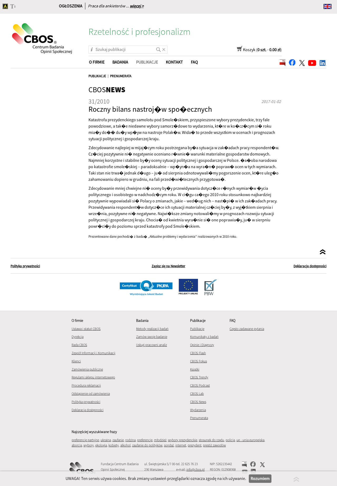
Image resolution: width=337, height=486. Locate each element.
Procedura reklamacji (86, 385)
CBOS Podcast (200, 385)
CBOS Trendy (199, 377)
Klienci (76, 361)
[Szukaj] (157, 48)
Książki (194, 369)
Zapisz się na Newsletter (168, 266)
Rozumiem (260, 478)
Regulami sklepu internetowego (93, 377)
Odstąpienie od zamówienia (91, 393)
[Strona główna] (42, 35)
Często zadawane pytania (247, 329)
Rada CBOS (79, 345)
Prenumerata (199, 418)
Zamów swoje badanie (151, 336)
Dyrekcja (77, 336)
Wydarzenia (198, 410)
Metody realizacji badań (152, 329)
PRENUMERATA (120, 76)
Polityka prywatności (25, 266)
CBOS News (198, 402)
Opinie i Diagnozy (202, 345)
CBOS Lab (197, 393)
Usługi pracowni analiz (151, 345)
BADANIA (120, 62)
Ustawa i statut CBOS (86, 329)
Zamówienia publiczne (87, 369)
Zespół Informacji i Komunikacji (93, 353)
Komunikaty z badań (204, 336)
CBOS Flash (198, 353)
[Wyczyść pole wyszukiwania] (164, 48)
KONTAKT (174, 62)
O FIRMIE (97, 62)
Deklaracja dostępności (310, 266)
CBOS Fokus (198, 361)
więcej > (137, 5)
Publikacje (197, 329)
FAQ (194, 62)
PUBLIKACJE (97, 76)
